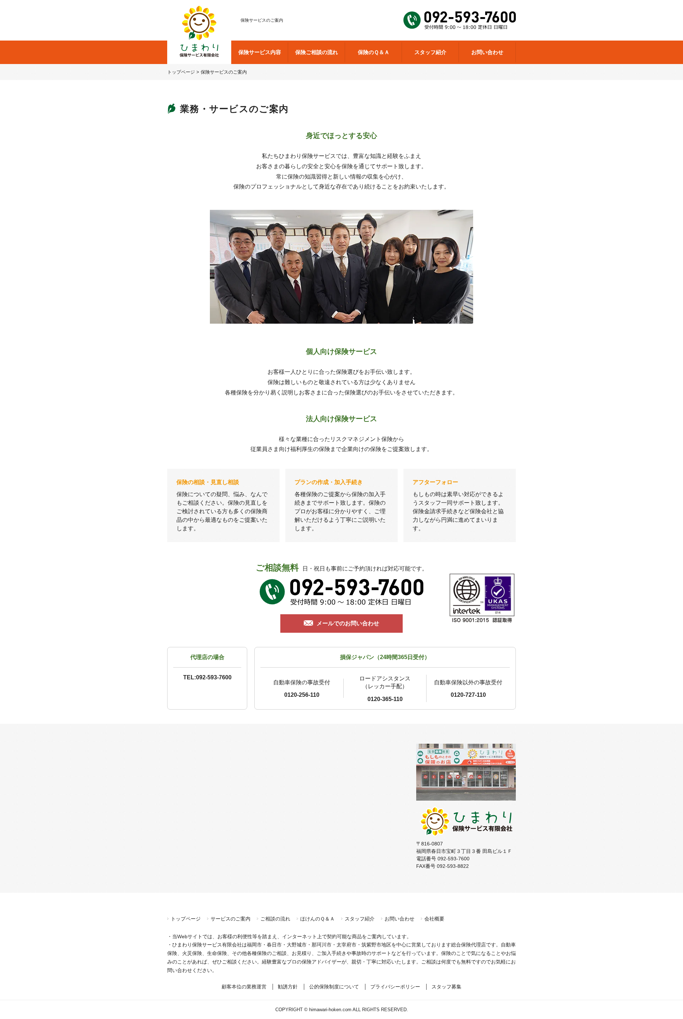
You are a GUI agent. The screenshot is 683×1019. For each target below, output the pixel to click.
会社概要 (434, 919)
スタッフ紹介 (430, 52)
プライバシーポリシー (395, 986)
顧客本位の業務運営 (244, 986)
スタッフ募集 (446, 986)
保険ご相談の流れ (316, 52)
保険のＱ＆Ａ (374, 52)
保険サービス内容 (259, 52)
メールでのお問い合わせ (348, 623)
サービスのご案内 (230, 919)
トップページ (186, 919)
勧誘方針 (288, 986)
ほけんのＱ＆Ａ (317, 919)
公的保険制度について (334, 986)
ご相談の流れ (275, 919)
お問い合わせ (487, 52)
